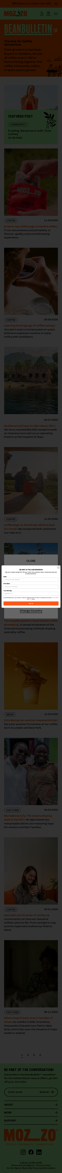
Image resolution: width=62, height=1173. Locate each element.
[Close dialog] (58, 567)
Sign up (31, 603)
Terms (30, 599)
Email (5, 576)
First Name (6, 583)
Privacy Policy (55, 597)
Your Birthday (7, 590)
